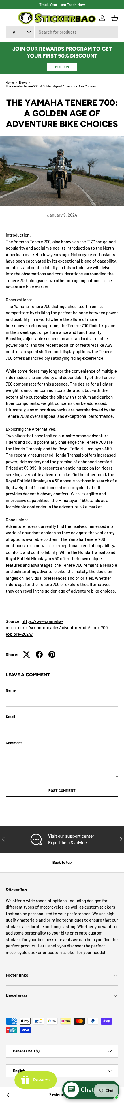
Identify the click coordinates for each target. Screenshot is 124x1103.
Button (62, 66)
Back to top (62, 862)
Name (11, 690)
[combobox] (62, 32)
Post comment (62, 790)
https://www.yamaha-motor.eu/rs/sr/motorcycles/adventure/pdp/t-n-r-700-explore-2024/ (57, 627)
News (23, 82)
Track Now (76, 4)
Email (10, 716)
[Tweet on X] (26, 654)
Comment (14, 742)
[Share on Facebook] (39, 654)
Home (10, 82)
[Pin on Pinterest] (52, 654)
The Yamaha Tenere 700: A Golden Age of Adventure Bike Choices (51, 86)
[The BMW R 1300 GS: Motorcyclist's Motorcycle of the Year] (8, 1095)
